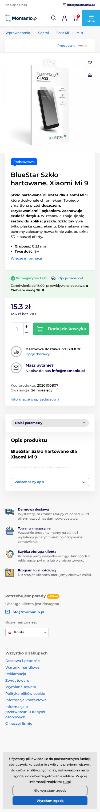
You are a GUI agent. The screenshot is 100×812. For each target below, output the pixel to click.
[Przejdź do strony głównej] (21, 18)
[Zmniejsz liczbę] (26, 332)
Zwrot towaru (17, 680)
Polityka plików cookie (25, 693)
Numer (17, 329)
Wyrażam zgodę (50, 801)
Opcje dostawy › (38, 354)
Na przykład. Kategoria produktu (46, 40)
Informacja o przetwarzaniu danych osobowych (25, 711)
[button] (54, 18)
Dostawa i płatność (22, 660)
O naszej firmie (18, 723)
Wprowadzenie (17, 33)
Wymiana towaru (20, 687)
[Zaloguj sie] (64, 18)
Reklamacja (15, 674)
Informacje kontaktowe (26, 700)
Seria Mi (63, 33)
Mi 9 (80, 33)
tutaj (67, 782)
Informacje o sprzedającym (35, 399)
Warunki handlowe (22, 667)
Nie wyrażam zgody (50, 791)
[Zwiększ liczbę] (26, 326)
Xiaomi (43, 33)
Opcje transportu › (72, 278)
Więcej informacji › (27, 258)
